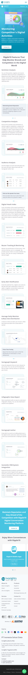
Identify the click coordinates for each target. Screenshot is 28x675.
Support (16, 601)
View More (14, 564)
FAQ (4, 672)
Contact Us (6, 47)
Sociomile (16, 588)
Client (3, 588)
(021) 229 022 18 (7, 662)
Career (16, 606)
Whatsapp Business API (20, 593)
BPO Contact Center (7, 599)
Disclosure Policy (20, 672)
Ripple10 (16, 586)
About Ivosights (6, 586)
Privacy (8, 672)
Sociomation (17, 590)
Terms (13, 672)
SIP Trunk (4, 607)
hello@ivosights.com (8, 661)
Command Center (6, 601)
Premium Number (6, 610)
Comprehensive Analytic (6, 604)
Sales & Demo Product (20, 599)
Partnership (17, 603)
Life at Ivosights (6, 590)
